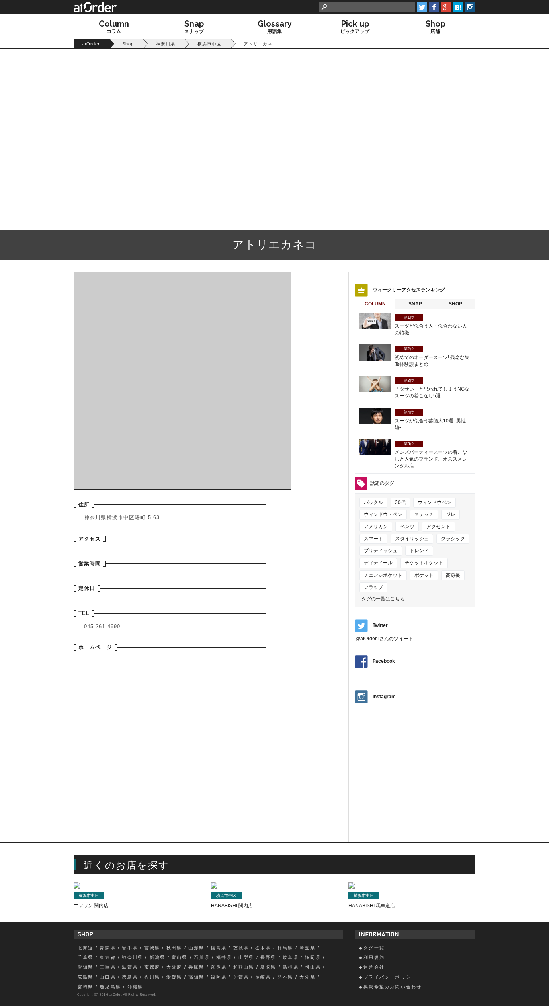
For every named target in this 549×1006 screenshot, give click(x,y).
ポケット (424, 575)
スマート (373, 538)
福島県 (219, 947)
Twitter (380, 625)
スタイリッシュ (412, 538)
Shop (455, 304)
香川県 (152, 977)
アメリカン (376, 526)
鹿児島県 (110, 986)
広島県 (86, 977)
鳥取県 (268, 967)
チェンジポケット (383, 575)
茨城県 (241, 947)
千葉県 (86, 957)
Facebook (384, 661)
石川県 (202, 957)
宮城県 (152, 947)
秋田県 (174, 947)
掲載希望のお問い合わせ (392, 986)
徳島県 (130, 977)
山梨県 (246, 957)
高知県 (196, 977)
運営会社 (374, 967)
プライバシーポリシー (389, 977)
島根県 (291, 967)
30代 (400, 502)
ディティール (378, 562)
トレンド (419, 550)
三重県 (108, 967)
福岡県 (219, 977)
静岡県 (313, 957)
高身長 (453, 575)
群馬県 (285, 947)
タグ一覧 (374, 947)
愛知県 (86, 967)
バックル (373, 502)
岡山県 (313, 967)
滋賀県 (130, 967)
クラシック (453, 538)
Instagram (384, 696)
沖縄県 (135, 986)
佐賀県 (241, 977)
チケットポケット (424, 562)
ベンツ (407, 526)
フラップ (373, 587)
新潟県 (158, 957)
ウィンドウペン (434, 502)
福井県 (224, 957)
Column (375, 304)
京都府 (152, 967)
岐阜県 (291, 957)
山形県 (196, 947)
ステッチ (424, 514)
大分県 (307, 977)
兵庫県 (196, 967)
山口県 (108, 977)
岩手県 (130, 947)
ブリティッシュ (380, 550)
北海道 (86, 947)
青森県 (108, 947)
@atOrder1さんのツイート (384, 638)
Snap (415, 304)
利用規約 (374, 957)
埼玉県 (307, 947)
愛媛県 (174, 977)
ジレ (450, 514)
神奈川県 (132, 957)
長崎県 (263, 977)
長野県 (268, 957)
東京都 (108, 957)
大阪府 (174, 967)
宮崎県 (86, 986)
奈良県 (219, 967)
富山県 (180, 957)
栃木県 (263, 947)
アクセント (438, 526)
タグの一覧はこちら (383, 599)
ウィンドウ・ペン (383, 514)
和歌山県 (243, 967)
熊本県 (285, 977)
